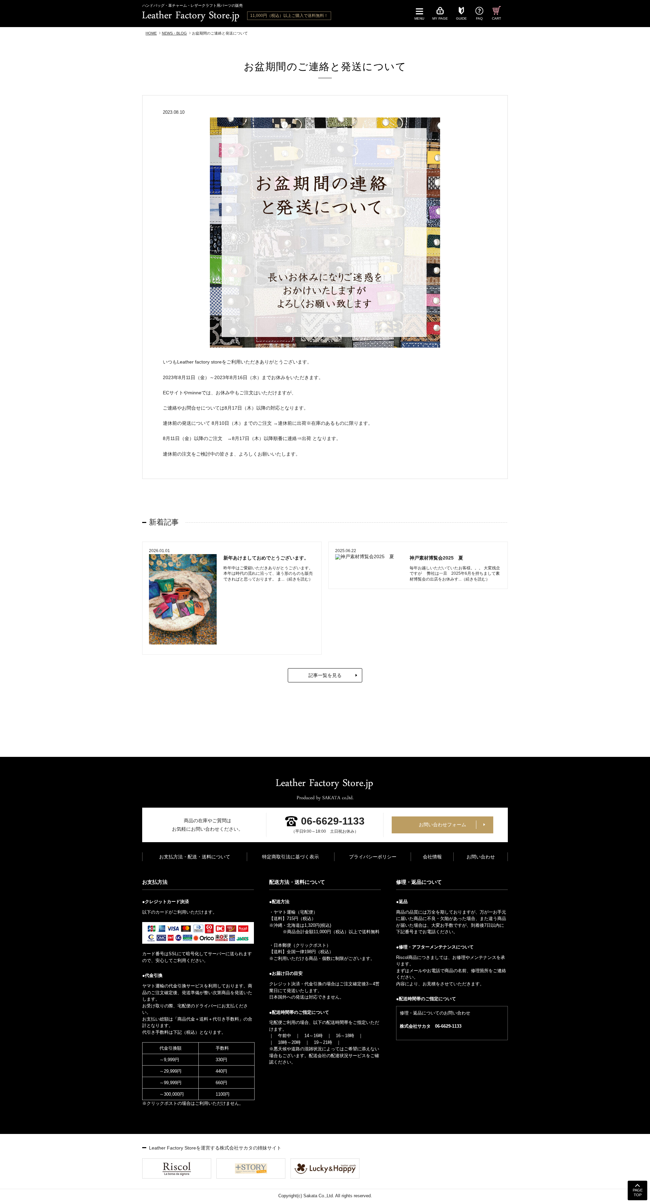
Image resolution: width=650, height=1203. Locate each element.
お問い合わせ (481, 856)
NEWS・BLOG (174, 33)
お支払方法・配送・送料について (194, 856)
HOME (151, 33)
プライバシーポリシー (372, 856)
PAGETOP (638, 1192)
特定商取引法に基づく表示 (290, 856)
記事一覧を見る (325, 675)
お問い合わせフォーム (442, 824)
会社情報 (432, 856)
